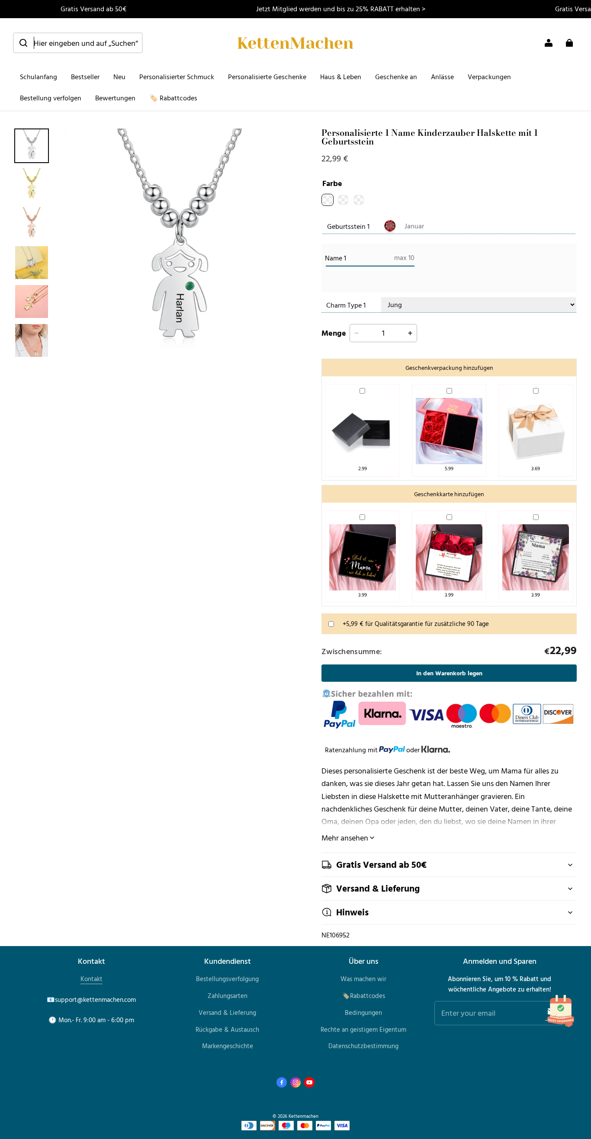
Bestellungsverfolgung (227, 979)
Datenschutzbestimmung (363, 1046)
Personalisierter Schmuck (176, 76)
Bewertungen (115, 98)
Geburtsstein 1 (348, 226)
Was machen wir (363, 979)
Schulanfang (38, 76)
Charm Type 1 (346, 305)
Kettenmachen (303, 1116)
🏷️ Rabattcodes (173, 98)
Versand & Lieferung (227, 1012)
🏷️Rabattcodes (363, 996)
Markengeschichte (227, 1046)
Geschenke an (396, 76)
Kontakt (91, 979)
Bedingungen (363, 1012)
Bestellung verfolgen (50, 98)
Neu (119, 76)
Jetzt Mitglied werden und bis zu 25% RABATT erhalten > (340, 8)
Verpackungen (489, 76)
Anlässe (442, 76)
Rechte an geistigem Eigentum (363, 1029)
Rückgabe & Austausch (227, 1029)
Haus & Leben (340, 76)
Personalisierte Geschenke (267, 76)
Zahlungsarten (227, 996)
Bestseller (85, 76)
